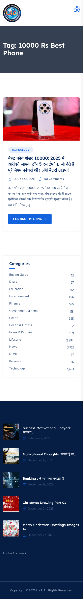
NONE (13, 354)
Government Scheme (23, 311)
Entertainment (19, 296)
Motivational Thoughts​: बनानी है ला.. (49, 454)
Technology (20, 150)
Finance (14, 304)
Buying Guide (18, 275)
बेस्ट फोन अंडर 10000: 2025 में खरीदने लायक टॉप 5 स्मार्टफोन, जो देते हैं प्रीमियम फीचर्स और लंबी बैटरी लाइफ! (41, 164)
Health (13, 318)
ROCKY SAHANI (24, 179)
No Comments (54, 179)
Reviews (15, 361)
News (13, 347)
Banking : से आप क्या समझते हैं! (43, 478)
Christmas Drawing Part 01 (44, 503)
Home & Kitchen (20, 333)
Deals (13, 282)
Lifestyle (15, 340)
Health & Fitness (20, 325)
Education (16, 289)
